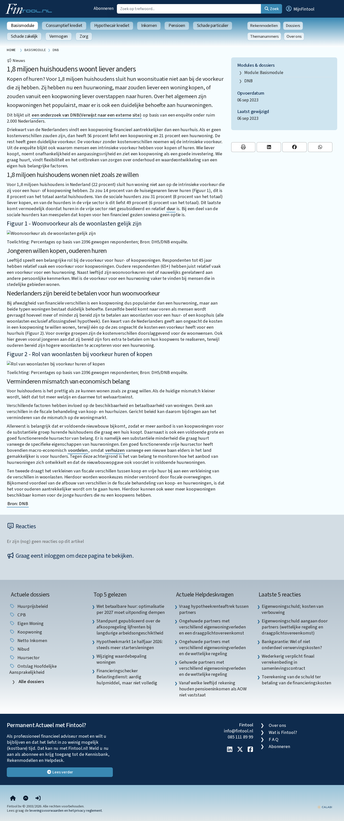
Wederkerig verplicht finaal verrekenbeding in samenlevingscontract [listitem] (288, 662)
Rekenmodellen (264, 26)
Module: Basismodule (263, 72)
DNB (248, 81)
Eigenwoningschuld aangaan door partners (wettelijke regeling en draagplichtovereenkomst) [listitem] (295, 627)
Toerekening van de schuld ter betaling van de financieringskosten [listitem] (296, 680)
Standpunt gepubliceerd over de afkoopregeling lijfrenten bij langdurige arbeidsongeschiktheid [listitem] (129, 627)
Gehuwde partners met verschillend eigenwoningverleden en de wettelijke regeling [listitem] (212, 668)
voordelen (78, 450)
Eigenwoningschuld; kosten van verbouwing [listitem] (292, 609)
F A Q (274, 739)
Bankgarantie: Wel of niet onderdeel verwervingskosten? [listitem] (292, 644)
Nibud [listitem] (22, 649)
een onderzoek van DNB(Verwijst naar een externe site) (86, 115)
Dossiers (293, 26)
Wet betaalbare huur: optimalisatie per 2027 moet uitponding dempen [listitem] (130, 609)
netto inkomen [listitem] (31, 640)
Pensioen (176, 25)
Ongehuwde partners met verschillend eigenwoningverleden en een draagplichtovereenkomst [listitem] (212, 627)
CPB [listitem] (21, 615)
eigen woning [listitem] (30, 623)
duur (171, 208)
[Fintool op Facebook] (250, 750)
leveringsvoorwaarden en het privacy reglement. (65, 810)
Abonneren (103, 8)
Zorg (84, 36)
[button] (299, 9)
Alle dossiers (31, 682)
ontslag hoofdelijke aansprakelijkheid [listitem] (32, 669)
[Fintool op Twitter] (240, 750)
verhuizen (114, 450)
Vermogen (58, 36)
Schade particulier (212, 25)
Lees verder (62, 772)
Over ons (294, 36)
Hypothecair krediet (111, 25)
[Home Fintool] (30, 8)
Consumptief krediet (64, 25)
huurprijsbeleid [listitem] (32, 606)
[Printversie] (243, 147)
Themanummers (264, 36)
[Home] (13, 798)
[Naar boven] (25, 798)
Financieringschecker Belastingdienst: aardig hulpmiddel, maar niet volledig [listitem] (126, 676)
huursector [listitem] (28, 657)
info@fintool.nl (238, 731)
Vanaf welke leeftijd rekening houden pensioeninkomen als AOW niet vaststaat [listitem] (213, 689)
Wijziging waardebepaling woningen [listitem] (121, 659)
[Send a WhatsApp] (320, 147)
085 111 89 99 (240, 737)
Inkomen (149, 25)
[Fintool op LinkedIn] (230, 750)
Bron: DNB (17, 503)
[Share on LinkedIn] (269, 147)
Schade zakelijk (24, 36)
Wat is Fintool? (283, 732)
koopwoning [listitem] (29, 632)
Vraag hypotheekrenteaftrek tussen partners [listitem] (214, 609)
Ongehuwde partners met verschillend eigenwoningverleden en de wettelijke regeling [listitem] (212, 647)
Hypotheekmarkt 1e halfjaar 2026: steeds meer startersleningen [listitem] (129, 644)
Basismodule (22, 25)
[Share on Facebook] (294, 147)
